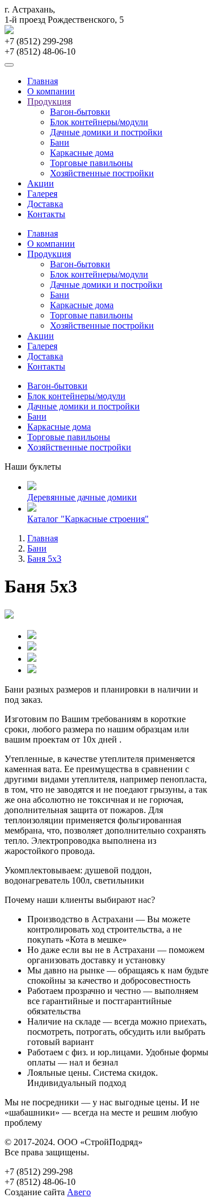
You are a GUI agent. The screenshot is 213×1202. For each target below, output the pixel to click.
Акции (40, 183)
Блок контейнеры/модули (99, 122)
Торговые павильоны (91, 163)
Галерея (42, 193)
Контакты (46, 214)
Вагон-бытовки (80, 112)
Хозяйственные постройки (102, 173)
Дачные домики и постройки (106, 132)
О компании (51, 91)
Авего (79, 1192)
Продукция (49, 101)
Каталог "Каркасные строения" (88, 519)
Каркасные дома (82, 152)
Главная (42, 81)
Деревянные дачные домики (82, 497)
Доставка (45, 204)
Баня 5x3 (44, 558)
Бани (59, 142)
